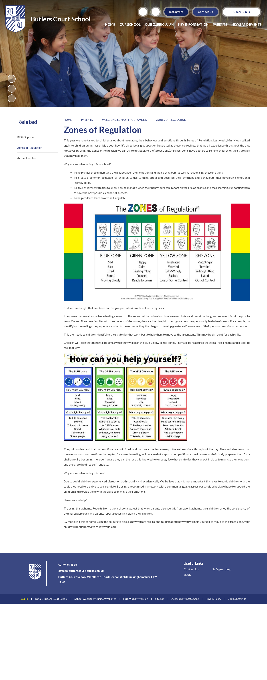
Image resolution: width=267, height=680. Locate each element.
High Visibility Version (135, 598)
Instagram (176, 11)
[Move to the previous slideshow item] (12, 89)
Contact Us (205, 11)
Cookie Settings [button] (237, 598)
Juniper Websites (106, 598)
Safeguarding (221, 569)
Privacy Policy (213, 598)
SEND (187, 574)
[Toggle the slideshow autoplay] (12, 79)
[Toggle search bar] (143, 12)
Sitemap (159, 598)
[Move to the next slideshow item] (12, 98)
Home (68, 119)
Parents (87, 119)
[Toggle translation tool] (155, 12)
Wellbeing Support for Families (124, 119)
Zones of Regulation (171, 119)
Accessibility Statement (185, 598)
